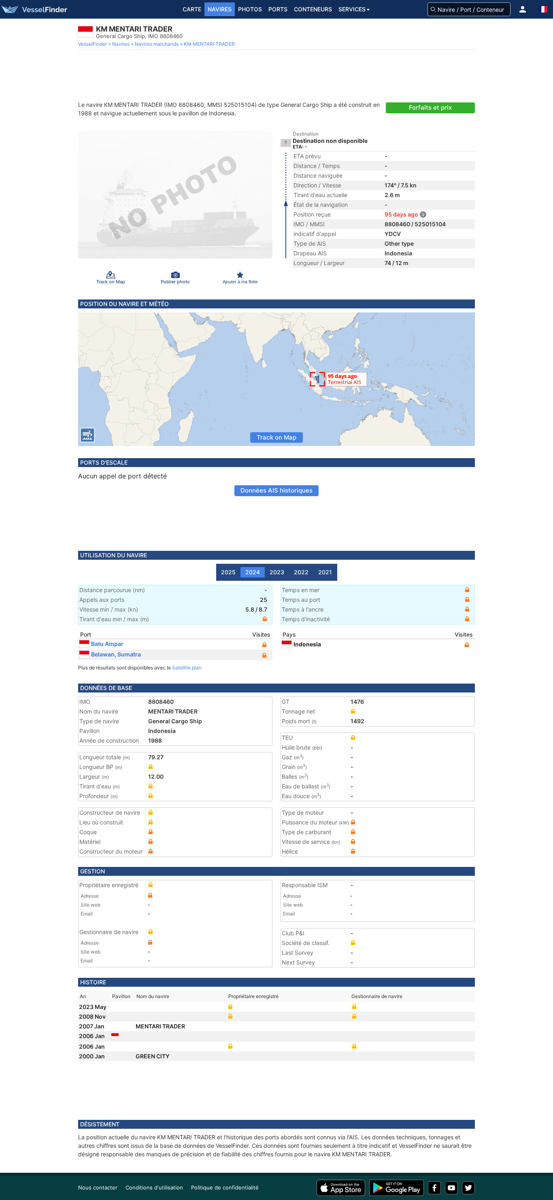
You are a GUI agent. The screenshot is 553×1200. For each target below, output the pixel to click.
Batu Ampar (107, 643)
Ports (277, 9)
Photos (250, 9)
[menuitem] (93, 44)
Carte (192, 9)
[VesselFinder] (33, 9)
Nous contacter (97, 1187)
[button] (523, 9)
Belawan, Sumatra (116, 654)
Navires (220, 9)
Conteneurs (313, 9)
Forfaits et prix (430, 107)
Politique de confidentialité (225, 1187)
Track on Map (276, 437)
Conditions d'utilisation (154, 1187)
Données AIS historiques (276, 490)
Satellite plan (187, 668)
